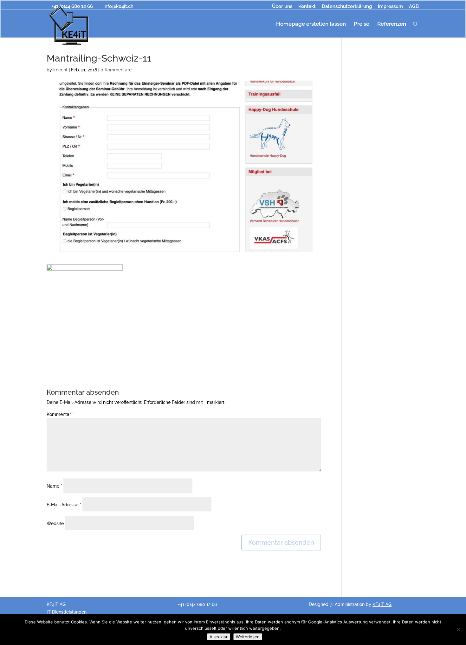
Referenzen (391, 24)
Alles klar (219, 636)
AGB (414, 6)
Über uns (282, 6)
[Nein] (458, 629)
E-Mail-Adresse (64, 504)
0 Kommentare (116, 69)
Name (54, 486)
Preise (361, 24)
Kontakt (307, 6)
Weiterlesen (248, 636)
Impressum (390, 6)
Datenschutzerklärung (347, 6)
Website (55, 523)
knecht (60, 69)
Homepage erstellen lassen (311, 24)
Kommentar (60, 414)
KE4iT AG (382, 604)
